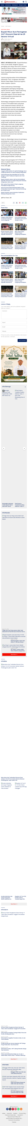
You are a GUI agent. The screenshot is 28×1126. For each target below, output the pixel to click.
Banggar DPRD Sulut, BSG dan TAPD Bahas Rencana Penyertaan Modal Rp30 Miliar (18, 1072)
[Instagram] (15, 1109)
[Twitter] (10, 1109)
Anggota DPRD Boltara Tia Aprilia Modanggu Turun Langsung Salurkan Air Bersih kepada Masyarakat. (14, 171)
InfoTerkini (3, 29)
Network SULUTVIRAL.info (14, 1116)
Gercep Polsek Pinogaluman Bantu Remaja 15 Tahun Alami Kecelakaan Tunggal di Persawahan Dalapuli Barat (13, 1028)
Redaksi (15, 1113)
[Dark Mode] (23, 2)
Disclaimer (20, 1115)
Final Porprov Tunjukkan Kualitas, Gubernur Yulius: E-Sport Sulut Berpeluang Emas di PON (7, 505)
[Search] (26, 2)
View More (13, 654)
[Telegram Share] (23, 203)
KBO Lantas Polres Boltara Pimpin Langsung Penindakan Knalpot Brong (12, 185)
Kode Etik (9, 1113)
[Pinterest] (13, 1109)
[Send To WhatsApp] (26, 203)
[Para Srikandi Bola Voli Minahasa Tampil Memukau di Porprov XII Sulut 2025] (20, 446)
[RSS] (21, 1109)
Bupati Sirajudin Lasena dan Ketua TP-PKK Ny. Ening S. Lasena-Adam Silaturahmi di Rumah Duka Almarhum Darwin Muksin (18, 641)
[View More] (25, 387)
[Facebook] (7, 1109)
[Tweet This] (17, 203)
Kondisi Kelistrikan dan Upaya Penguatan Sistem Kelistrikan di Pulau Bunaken (6, 898)
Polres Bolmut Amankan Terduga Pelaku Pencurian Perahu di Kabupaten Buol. (13, 1033)
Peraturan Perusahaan (14, 1120)
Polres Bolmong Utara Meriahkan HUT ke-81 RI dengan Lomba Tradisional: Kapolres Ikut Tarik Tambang (12, 176)
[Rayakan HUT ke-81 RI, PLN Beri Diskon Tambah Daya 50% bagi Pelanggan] (21, 838)
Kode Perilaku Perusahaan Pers (14, 1118)
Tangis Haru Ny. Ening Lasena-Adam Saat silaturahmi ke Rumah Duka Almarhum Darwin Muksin (13, 631)
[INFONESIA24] (10, 1)
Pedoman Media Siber (10, 1115)
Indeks (3, 1113)
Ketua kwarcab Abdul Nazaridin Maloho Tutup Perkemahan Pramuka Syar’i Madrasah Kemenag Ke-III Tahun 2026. (13, 189)
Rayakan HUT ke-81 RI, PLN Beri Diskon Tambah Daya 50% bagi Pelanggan (20, 898)
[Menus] (2, 1)
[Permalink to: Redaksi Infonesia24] (2, 39)
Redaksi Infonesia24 (8, 39)
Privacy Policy (22, 1113)
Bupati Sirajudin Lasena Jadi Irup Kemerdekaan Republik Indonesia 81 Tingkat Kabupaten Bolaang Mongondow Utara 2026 (13, 181)
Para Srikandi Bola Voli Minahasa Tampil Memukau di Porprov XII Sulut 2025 (20, 505)
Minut (8, 29)
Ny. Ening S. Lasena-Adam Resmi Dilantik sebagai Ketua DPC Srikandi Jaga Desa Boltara (18, 650)
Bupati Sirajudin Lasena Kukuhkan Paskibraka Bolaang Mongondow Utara (12, 193)
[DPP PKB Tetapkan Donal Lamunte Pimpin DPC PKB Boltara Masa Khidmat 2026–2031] (14, 1087)
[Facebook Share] (14, 203)
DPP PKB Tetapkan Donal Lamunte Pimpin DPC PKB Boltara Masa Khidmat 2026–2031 (18, 1091)
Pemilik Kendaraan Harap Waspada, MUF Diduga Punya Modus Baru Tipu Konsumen (13, 1044)
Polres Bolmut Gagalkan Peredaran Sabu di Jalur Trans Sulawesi (13, 1038)
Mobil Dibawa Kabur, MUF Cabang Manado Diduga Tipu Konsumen (13, 1049)
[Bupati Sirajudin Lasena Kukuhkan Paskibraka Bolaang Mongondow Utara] (21, 241)
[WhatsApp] (18, 1109)
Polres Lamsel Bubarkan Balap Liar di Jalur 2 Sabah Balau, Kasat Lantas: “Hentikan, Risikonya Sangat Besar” (13, 1054)
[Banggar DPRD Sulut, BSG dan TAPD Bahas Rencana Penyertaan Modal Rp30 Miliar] (14, 1068)
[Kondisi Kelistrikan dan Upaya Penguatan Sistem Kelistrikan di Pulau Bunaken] (7, 838)
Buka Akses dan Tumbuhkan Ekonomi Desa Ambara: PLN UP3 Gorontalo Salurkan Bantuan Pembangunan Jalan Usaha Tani (12, 779)
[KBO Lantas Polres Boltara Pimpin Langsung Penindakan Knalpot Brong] (21, 226)
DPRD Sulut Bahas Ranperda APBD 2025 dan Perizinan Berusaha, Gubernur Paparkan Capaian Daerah (18, 1083)
